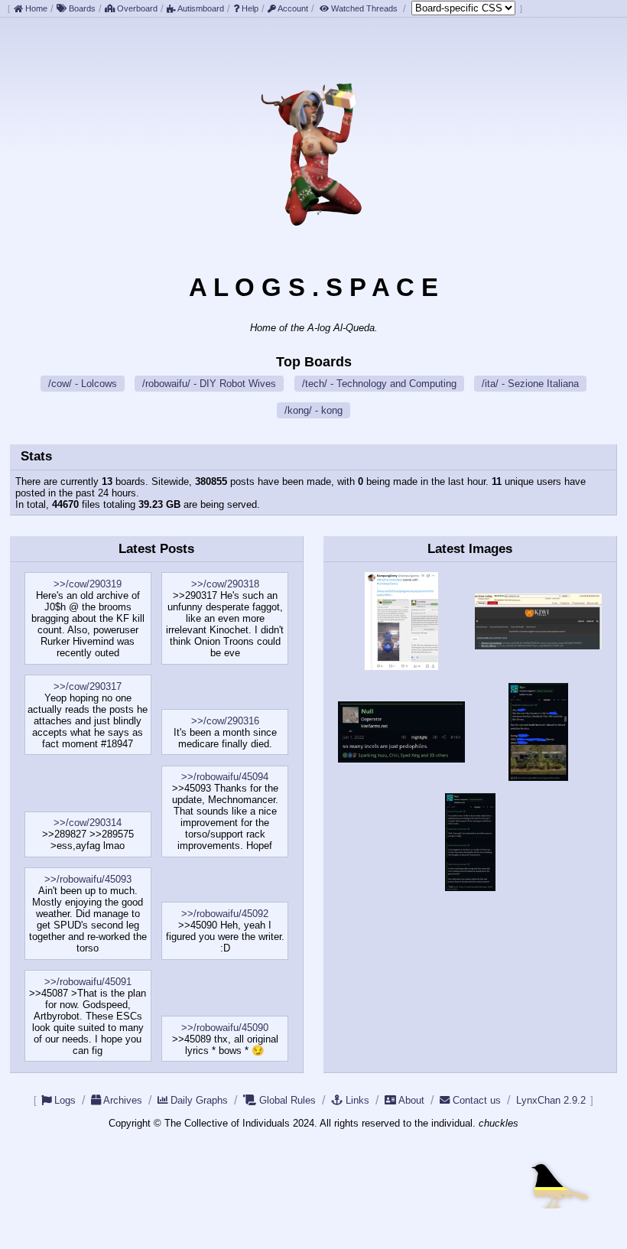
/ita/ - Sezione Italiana (530, 383)
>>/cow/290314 (88, 822)
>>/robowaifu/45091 (88, 981)
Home (35, 8)
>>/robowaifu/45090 (224, 1027)
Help (248, 8)
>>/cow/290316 (225, 721)
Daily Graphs (199, 1100)
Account (292, 8)
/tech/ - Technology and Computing (379, 383)
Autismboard (200, 8)
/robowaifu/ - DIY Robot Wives (209, 383)
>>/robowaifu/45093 (88, 879)
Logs (65, 1100)
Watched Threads (364, 8)
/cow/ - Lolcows (82, 383)
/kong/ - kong (313, 410)
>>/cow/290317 (88, 686)
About (411, 1100)
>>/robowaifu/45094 (224, 776)
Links (357, 1100)
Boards (81, 8)
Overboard (136, 8)
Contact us (477, 1100)
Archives (123, 1100)
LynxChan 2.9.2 (551, 1100)
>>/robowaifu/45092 (224, 913)
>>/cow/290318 (225, 584)
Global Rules (287, 1100)
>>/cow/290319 (88, 584)
